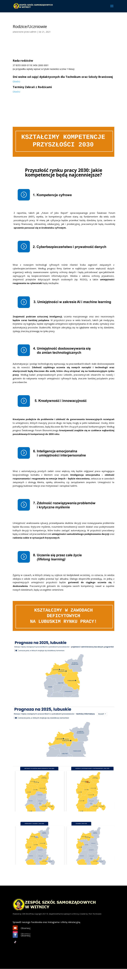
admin (33, 31)
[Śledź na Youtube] (15, 927)
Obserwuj (25, 928)
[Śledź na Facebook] (15, 935)
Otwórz (16, 81)
